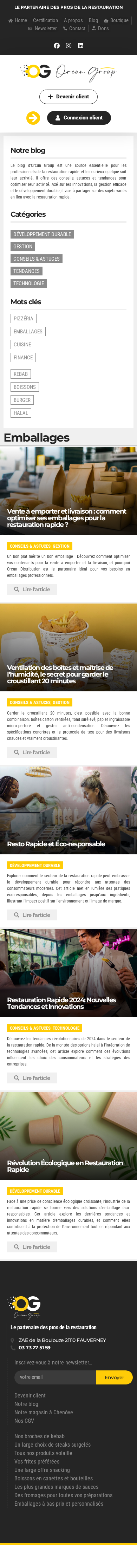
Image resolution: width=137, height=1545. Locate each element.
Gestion (61, 546)
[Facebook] (57, 45)
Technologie (66, 1028)
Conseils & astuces (30, 546)
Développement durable (35, 865)
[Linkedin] (80, 45)
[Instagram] (68, 45)
